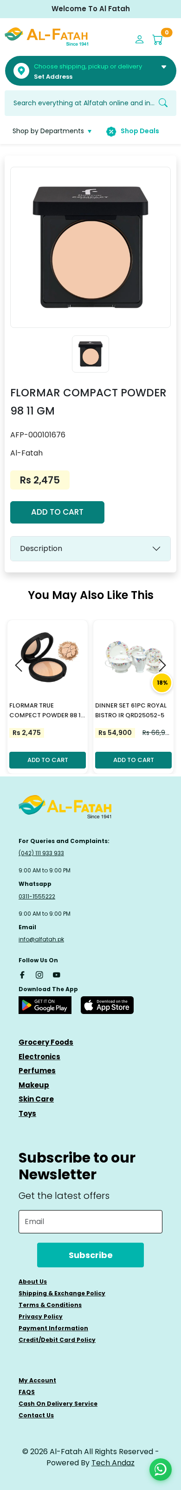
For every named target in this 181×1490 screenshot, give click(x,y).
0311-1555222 (37, 896)
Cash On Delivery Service (58, 1404)
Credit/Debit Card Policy (57, 1340)
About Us (33, 1282)
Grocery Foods (46, 1042)
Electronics (39, 1056)
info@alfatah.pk (41, 939)
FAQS (27, 1392)
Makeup (34, 1085)
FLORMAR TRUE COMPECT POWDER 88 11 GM (46, 711)
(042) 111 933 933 (41, 853)
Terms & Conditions (50, 1305)
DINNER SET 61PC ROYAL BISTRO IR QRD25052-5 (131, 710)
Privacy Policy (41, 1316)
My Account (37, 1380)
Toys (27, 1113)
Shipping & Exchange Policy (62, 1293)
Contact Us (36, 1415)
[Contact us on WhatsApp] (160, 1469)
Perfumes (37, 1070)
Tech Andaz (113, 1462)
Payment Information (53, 1328)
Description (41, 548)
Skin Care (36, 1099)
